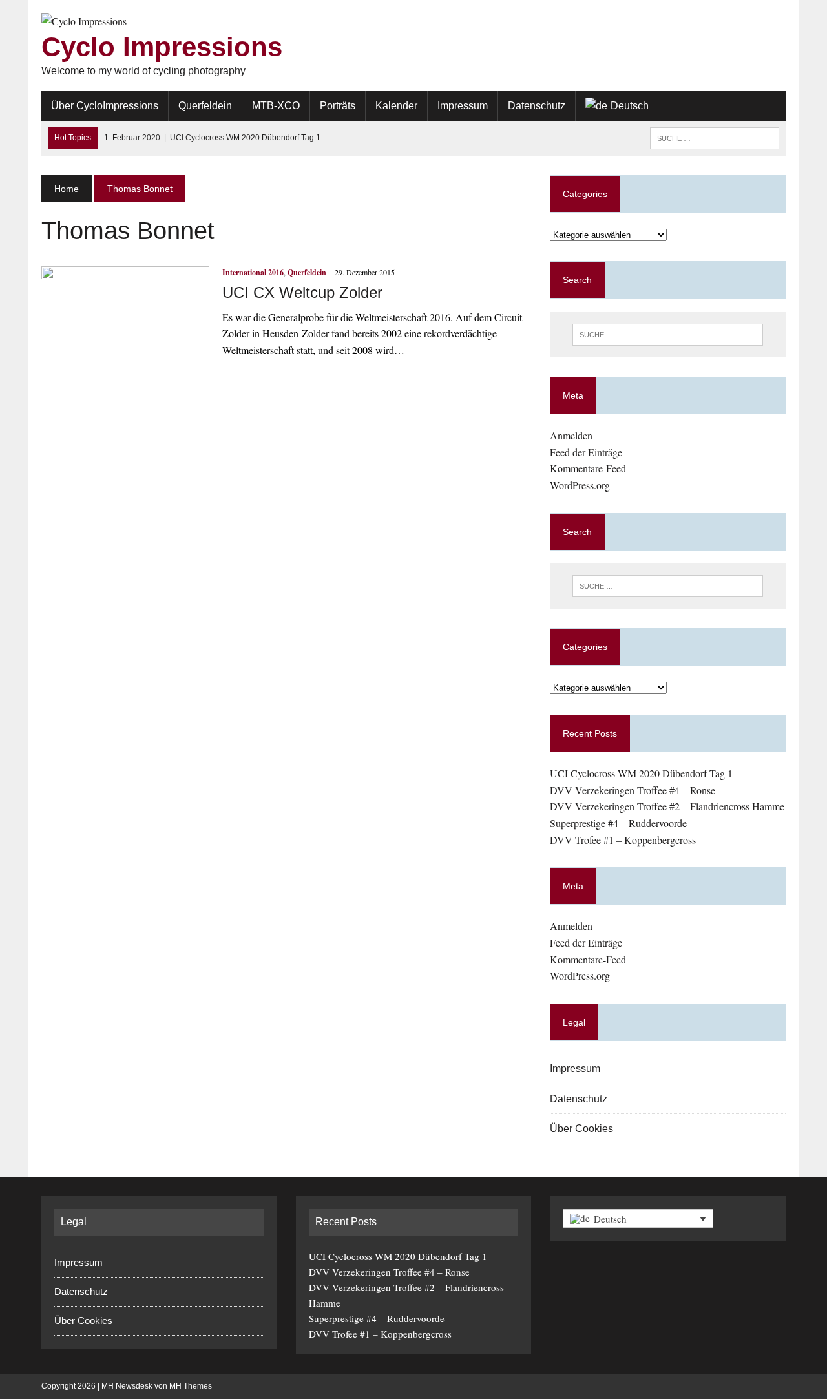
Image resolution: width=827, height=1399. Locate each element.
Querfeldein (205, 105)
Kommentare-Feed (588, 468)
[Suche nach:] (714, 137)
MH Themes (190, 1386)
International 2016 (253, 272)
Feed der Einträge (586, 452)
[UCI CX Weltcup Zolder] (125, 352)
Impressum (462, 105)
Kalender (396, 105)
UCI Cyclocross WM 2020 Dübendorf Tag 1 (641, 773)
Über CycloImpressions (104, 105)
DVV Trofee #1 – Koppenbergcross (623, 840)
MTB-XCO (276, 105)
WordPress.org (580, 485)
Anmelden (571, 435)
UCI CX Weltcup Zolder (302, 292)
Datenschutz (536, 105)
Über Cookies (581, 1128)
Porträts (337, 105)
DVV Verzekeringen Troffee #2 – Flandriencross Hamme (667, 806)
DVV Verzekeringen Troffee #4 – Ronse (632, 790)
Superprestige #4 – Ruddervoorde (618, 823)
